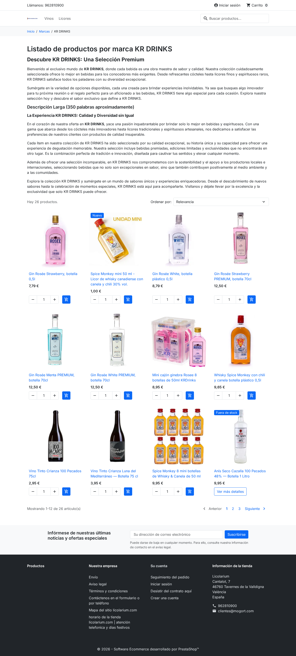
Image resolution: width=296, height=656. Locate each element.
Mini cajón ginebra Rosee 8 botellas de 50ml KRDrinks (174, 377)
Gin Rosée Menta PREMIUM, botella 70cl (52, 377)
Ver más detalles (230, 491)
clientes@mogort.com (236, 611)
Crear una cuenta (165, 598)
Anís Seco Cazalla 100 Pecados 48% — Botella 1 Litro (240, 473)
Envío (93, 577)
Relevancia (185, 202)
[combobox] (234, 18)
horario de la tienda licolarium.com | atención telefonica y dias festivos (109, 622)
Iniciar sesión (161, 584)
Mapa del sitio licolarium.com (113, 610)
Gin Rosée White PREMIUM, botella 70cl (113, 377)
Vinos (49, 18)
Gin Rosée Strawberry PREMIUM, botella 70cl (232, 276)
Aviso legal (98, 584)
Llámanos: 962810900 (45, 5)
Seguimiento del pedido (170, 577)
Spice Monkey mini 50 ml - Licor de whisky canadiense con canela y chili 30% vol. (117, 279)
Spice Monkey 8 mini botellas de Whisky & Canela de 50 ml (176, 473)
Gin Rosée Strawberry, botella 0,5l (53, 276)
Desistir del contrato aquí (171, 591)
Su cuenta (159, 566)
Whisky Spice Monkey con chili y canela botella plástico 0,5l (239, 377)
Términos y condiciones (108, 591)
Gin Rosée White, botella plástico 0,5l (172, 276)
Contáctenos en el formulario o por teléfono (114, 600)
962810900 (227, 606)
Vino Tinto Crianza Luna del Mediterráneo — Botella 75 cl (114, 473)
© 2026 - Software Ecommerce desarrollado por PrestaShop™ (148, 649)
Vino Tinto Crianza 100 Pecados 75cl (55, 473)
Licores (65, 18)
